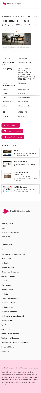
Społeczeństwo (7, 320)
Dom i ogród (22, 58)
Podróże (4, 294)
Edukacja (5, 263)
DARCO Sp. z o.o (20, 162)
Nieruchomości (7, 289)
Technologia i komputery (11, 338)
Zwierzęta (5, 351)
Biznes (3, 250)
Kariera (4, 281)
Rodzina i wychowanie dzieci (12, 316)
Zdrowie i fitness (7, 347)
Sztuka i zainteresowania (10, 334)
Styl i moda (5, 329)
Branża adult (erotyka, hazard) (13, 254)
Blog (3, 229)
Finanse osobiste (7, 267)
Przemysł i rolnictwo (9, 303)
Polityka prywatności (10, 233)
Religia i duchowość (9, 312)
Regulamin (5, 237)
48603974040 (23, 102)
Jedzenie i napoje (8, 276)
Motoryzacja (6, 285)
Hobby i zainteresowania (10, 272)
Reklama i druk (7, 307)
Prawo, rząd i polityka (9, 298)
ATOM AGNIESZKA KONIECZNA (21, 173)
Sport (3, 325)
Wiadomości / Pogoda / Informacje (15, 342)
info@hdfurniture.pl (25, 98)
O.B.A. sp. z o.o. (20, 151)
